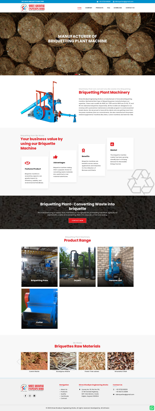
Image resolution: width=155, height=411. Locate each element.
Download (118, 8)
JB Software (105, 408)
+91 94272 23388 (122, 392)
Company (88, 8)
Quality (63, 394)
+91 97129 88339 (105, 2)
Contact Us (130, 8)
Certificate (65, 396)
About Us (64, 389)
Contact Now (77, 220)
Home (79, 8)
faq (108, 8)
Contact (64, 398)
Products (99, 8)
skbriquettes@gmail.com (124, 2)
